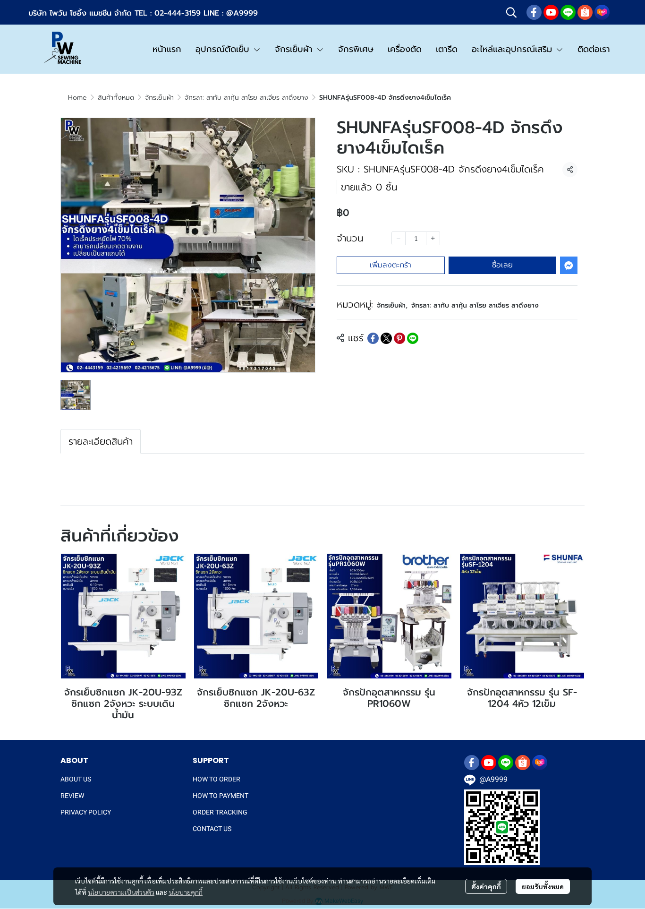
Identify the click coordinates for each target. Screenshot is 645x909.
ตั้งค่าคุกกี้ (486, 886)
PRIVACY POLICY (85, 812)
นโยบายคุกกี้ (186, 892)
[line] (568, 12)
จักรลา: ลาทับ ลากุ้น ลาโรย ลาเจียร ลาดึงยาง (246, 98)
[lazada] (602, 12)
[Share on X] (386, 338)
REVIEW (72, 795)
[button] (511, 12)
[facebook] (534, 12)
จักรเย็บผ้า (159, 98)
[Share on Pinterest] (399, 338)
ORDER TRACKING (220, 812)
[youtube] (551, 12)
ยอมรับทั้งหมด (543, 886)
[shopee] (585, 12)
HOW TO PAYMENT (220, 795)
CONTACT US (212, 828)
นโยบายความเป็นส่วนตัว (121, 892)
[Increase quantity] (433, 238)
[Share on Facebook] (373, 338)
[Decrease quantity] (398, 238)
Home (77, 98)
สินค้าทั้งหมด (116, 98)
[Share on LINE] (412, 338)
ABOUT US (75, 779)
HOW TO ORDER (216, 779)
